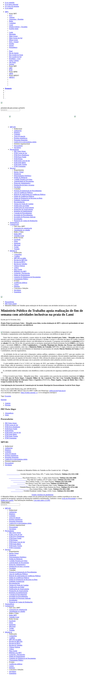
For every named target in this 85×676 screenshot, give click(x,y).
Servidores (17, 147)
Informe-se (13, 251)
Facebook (17, 239)
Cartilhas (17, 256)
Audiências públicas (20, 282)
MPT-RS (13, 127)
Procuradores (18, 146)
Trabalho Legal (19, 236)
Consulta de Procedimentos (23, 213)
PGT (10, 15)
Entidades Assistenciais (21, 200)
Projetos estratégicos (20, 138)
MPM (11, 74)
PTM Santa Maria (20, 162)
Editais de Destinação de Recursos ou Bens (28, 198)
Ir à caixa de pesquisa (12, 6)
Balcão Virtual (18, 172)
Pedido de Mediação (20, 177)
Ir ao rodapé (9, 8)
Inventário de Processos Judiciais (24, 217)
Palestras (17, 286)
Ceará (11, 25)
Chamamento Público (21, 279)
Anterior (7, 403)
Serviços (12, 168)
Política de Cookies (7, 500)
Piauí (10, 51)
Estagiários (17, 292)
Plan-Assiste (18, 269)
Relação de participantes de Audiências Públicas (29, 194)
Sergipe (11, 64)
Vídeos (16, 267)
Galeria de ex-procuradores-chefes (25, 142)
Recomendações (19, 202)
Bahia (11, 21)
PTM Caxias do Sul (20, 153)
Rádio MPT (18, 234)
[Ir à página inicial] (42, 118)
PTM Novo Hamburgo (21, 155)
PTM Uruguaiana (20, 166)
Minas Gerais (13, 40)
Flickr (16, 241)
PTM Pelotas (18, 159)
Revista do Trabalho (20, 264)
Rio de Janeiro (14, 53)
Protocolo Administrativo (22, 183)
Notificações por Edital (21, 206)
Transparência (14, 222)
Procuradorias (14, 149)
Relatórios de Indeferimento (23, 211)
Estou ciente (5, 502)
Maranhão (12, 34)
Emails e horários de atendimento (42, 495)
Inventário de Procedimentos (23, 215)
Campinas (12, 23)
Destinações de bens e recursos (24, 185)
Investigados (18, 219)
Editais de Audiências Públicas (24, 196)
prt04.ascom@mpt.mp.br (57, 391)
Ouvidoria (17, 187)
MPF (10, 68)
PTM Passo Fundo (20, 157)
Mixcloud (17, 245)
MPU (7, 12)
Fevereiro (8, 396)
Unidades (17, 134)
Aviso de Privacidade (69, 498)
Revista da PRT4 (19, 262)
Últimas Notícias (19, 266)
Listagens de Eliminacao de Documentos (27, 277)
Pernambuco (13, 47)
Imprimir (4, 400)
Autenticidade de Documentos (24, 181)
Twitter (16, 247)
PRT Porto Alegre (20, 151)
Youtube (16, 249)
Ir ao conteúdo (9, 2)
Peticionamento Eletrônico (22, 176)
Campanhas (18, 254)
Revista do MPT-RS (20, 260)
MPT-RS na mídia (20, 258)
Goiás (11, 32)
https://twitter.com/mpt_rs (29, 392)
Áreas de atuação (19, 136)
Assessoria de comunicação (23, 228)
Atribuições (18, 131)
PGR (10, 70)
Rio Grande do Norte (16, 55)
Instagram (17, 243)
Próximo (8, 405)
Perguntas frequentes (21, 140)
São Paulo (12, 62)
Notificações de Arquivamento (24, 207)
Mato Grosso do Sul (15, 38)
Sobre (7, 415)
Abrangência (9, 413)
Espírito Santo (13, 28)
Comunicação (14, 224)
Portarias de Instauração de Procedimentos (28, 191)
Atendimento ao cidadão (22, 230)
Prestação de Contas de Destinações (25, 221)
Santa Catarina (14, 60)
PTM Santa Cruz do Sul (22, 161)
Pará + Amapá (13, 42)
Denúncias (17, 174)
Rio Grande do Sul (15, 57)
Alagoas (12, 17)
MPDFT (12, 77)
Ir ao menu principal (11, 4)
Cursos (16, 284)
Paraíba (11, 44)
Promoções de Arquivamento (23, 209)
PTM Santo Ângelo (20, 164)
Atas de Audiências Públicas (23, 192)
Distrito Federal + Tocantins (18, 27)
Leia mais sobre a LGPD (42, 500)
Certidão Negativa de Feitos (23, 179)
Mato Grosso (13, 36)
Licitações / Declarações (22, 273)
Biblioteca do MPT (20, 271)
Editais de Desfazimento (22, 275)
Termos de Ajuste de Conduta (23, 204)
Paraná (11, 45)
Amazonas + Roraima (16, 19)
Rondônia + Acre (14, 59)
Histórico (17, 132)
